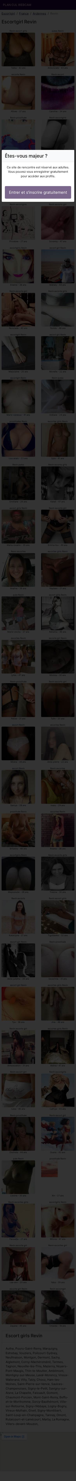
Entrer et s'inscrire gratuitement (38, 192)
